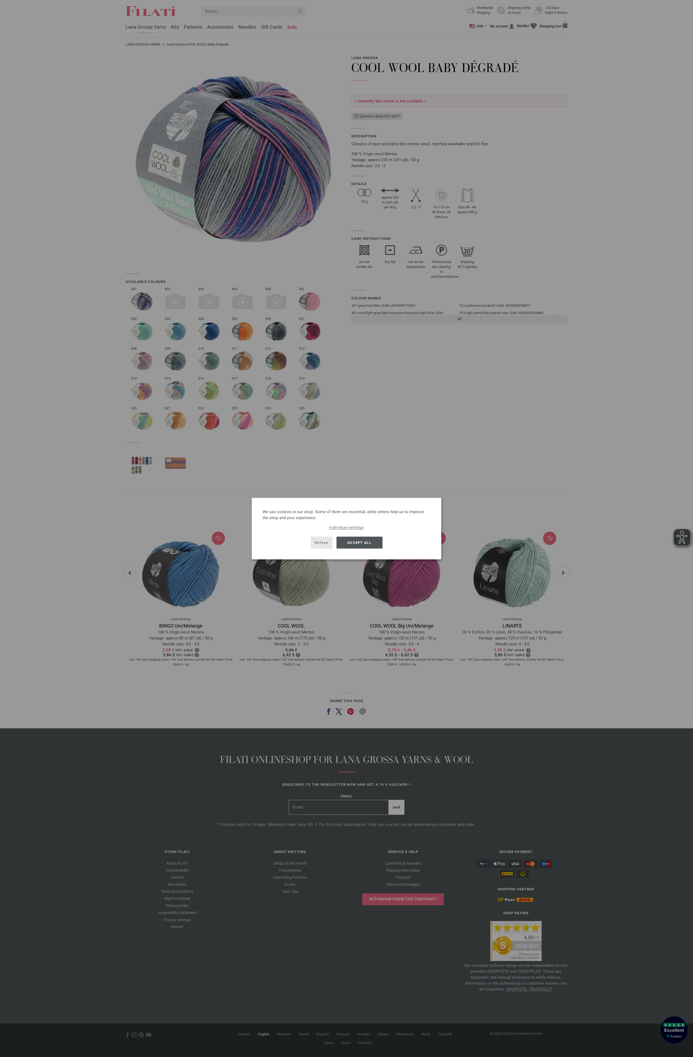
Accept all (359, 543)
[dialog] (346, 528)
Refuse (321, 543)
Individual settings (346, 527)
